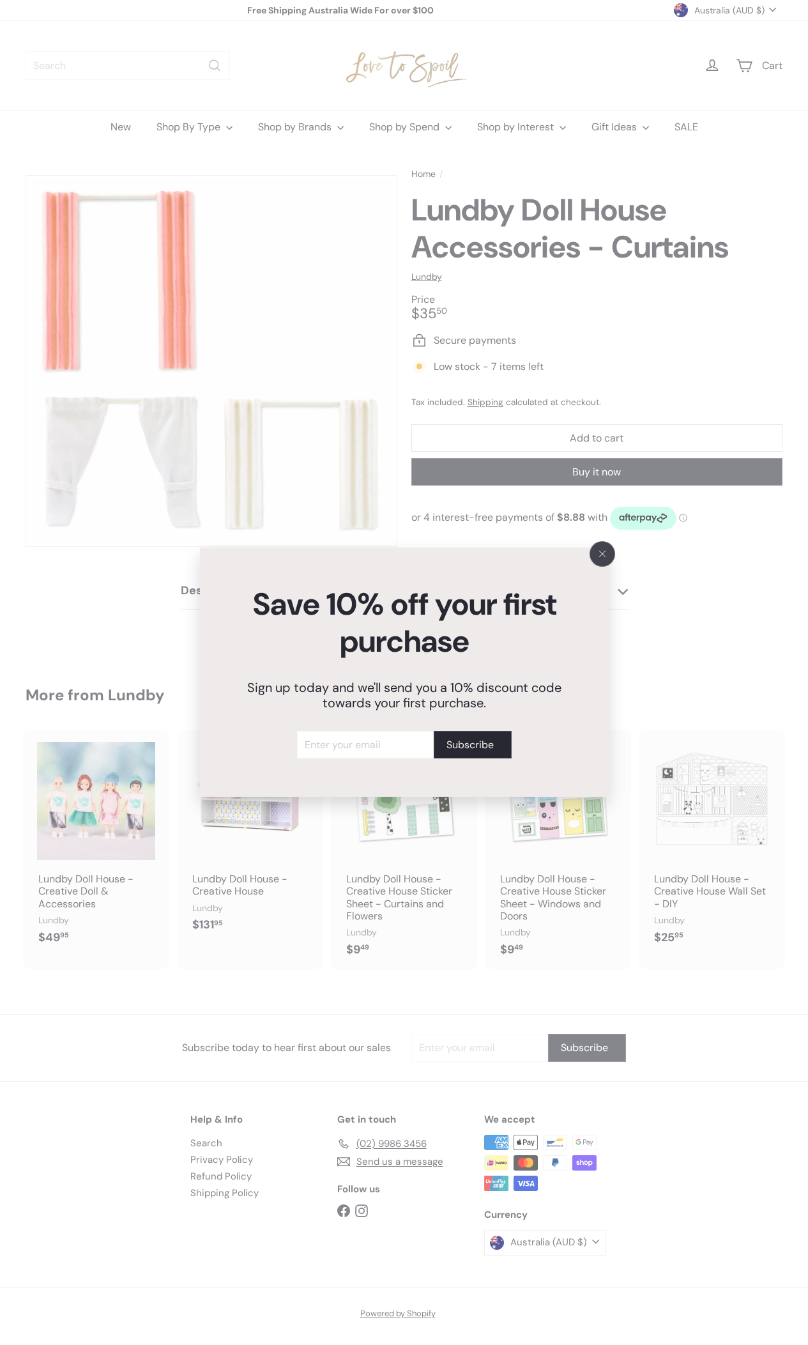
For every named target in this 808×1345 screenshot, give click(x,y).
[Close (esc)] (602, 554)
